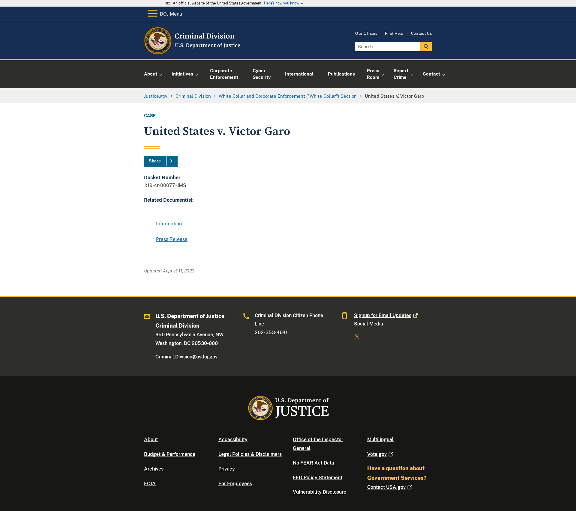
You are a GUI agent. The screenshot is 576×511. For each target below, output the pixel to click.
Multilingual (380, 439)
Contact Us (421, 33)
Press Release (172, 239)
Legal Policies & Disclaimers (250, 454)
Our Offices (366, 33)
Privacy (226, 469)
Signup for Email (382, 315)
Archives (154, 469)
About (151, 439)
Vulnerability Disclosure (319, 492)
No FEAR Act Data (313, 463)
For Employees (235, 483)
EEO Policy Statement (317, 477)
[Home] (193, 52)
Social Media (368, 324)
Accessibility (233, 439)
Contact (386, 487)
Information (169, 224)
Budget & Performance (169, 454)
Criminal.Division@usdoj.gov (186, 357)
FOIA (150, 483)
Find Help (394, 33)
